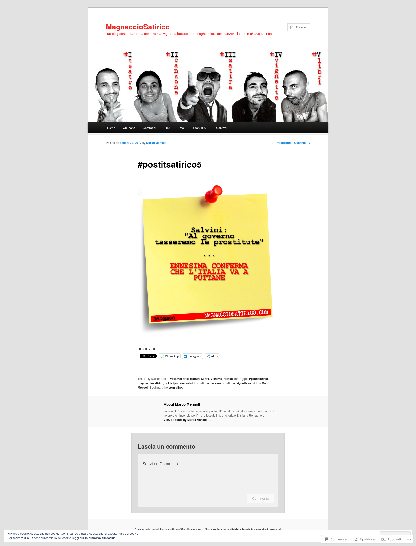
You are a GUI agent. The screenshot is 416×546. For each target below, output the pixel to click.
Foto (181, 127)
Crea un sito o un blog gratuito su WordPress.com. (169, 529)
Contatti (221, 127)
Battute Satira (199, 379)
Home (111, 127)
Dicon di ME (200, 127)
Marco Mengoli (156, 143)
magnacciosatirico (150, 383)
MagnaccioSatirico (138, 26)
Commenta (260, 498)
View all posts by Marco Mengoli (187, 420)
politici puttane (175, 383)
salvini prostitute (197, 383)
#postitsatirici (179, 379)
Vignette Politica (222, 379)
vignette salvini (246, 383)
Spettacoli (150, 127)
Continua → (302, 143)
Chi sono (129, 127)
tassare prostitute (222, 383)
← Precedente (282, 143)
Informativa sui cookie (100, 538)
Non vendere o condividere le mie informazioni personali (243, 529)
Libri (167, 127)
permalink (175, 387)
